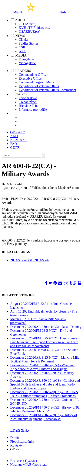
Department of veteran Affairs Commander (47, 90)
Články (24, 39)
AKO (22, 51)
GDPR (15, 147)
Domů (14, 437)
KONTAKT (18, 140)
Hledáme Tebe (28, 106)
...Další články (20, 430)
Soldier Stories (28, 43)
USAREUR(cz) (29, 31)
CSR (22, 47)
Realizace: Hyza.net (23, 461)
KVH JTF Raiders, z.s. (34, 27)
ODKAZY (17, 132)
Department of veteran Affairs (39, 86)
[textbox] (21, 155)
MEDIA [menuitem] (21, 55)
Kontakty (16, 445)
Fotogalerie (26, 59)
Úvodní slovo (28, 98)
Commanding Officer (33, 74)
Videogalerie (27, 63)
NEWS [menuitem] (20, 36)
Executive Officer (31, 78)
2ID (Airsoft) (27, 24)
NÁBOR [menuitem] (21, 94)
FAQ (13, 144)
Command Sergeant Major (36, 82)
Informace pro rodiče (33, 109)
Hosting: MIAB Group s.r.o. (29, 464)
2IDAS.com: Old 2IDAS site (29, 260)
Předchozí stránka (22, 441)
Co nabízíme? (28, 102)
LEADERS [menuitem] (23, 71)
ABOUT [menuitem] (21, 20)
